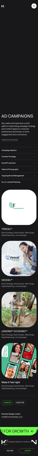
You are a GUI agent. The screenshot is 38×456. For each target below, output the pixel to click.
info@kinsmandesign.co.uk (11, 417)
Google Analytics (14, 442)
